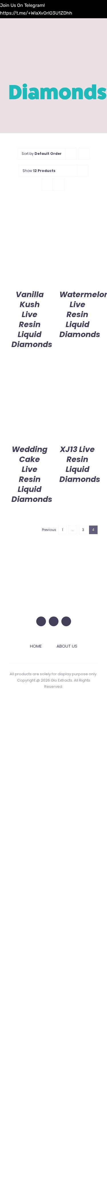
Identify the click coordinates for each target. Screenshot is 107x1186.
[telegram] (66, 621)
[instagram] (53, 621)
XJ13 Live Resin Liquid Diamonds (79, 464)
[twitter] (41, 621)
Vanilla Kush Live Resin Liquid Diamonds (31, 319)
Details (29, 246)
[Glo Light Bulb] (54, 570)
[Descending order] (84, 154)
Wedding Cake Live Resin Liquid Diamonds (31, 474)
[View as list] (58, 184)
